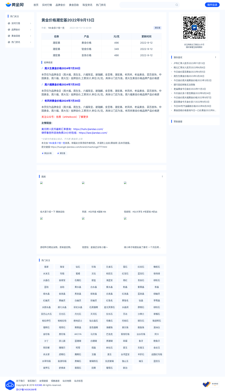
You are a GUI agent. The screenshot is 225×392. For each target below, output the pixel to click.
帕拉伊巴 (46, 320)
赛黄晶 (78, 327)
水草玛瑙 (46, 361)
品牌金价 (60, 4)
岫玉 (141, 361)
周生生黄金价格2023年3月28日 (189, 76)
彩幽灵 (93, 300)
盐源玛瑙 (62, 361)
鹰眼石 (78, 354)
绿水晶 (46, 293)
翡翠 (46, 266)
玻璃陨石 (93, 361)
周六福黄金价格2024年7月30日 (62, 84)
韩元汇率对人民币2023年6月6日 (189, 67)
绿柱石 (157, 307)
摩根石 (141, 307)
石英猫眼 (93, 307)
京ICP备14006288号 (26, 389)
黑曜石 (78, 361)
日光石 (62, 314)
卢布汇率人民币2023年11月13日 (189, 63)
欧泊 (125, 367)
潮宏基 (157, 28)
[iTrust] (211, 386)
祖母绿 (157, 273)
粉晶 (125, 287)
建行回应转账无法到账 (184, 84)
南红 (125, 280)
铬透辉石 (156, 320)
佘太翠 (46, 354)
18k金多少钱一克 (56, 27)
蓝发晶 (141, 293)
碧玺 (94, 280)
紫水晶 (109, 287)
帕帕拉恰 (62, 320)
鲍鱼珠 (141, 327)
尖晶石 (46, 280)
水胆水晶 (46, 307)
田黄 (94, 367)
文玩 (94, 273)
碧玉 (125, 347)
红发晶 (125, 293)
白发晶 (109, 293)
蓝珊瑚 (78, 340)
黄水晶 (78, 287)
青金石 (141, 280)
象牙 (141, 340)
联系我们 (32, 380)
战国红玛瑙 (156, 354)
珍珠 (94, 266)
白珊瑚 (93, 340)
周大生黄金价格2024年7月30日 (62, 68)
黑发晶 (78, 293)
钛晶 (141, 300)
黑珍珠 (62, 334)
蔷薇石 (78, 367)
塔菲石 (62, 327)
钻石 (78, 266)
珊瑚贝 (62, 347)
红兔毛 (109, 300)
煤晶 (94, 347)
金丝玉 (157, 347)
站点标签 (78, 380)
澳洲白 (157, 327)
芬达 (125, 314)
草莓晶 (157, 300)
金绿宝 (62, 280)
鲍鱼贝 (157, 340)
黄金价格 (48, 153)
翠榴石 (157, 314)
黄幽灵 (62, 300)
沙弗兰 (141, 314)
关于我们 (20, 380)
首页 (36, 4)
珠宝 (62, 266)
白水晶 (93, 287)
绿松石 (157, 280)
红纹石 (141, 266)
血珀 (62, 287)
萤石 (125, 266)
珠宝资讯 (87, 4)
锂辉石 (46, 327)
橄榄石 (157, 266)
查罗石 (46, 367)
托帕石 (125, 320)
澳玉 (109, 354)
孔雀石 (109, 266)
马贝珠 (93, 334)
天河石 (93, 314)
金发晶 (62, 293)
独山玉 (125, 361)
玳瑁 (78, 347)
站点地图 (67, 380)
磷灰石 (141, 320)
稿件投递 (212, 4)
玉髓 (94, 354)
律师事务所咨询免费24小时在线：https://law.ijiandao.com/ (74, 132)
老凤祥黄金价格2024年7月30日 (62, 100)
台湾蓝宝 (125, 354)
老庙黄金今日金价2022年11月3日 (190, 89)
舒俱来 (62, 367)
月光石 (78, 314)
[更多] (162, 176)
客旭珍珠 (125, 334)
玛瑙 (62, 273)
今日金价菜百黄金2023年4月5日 (189, 71)
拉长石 (109, 314)
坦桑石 (109, 320)
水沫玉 (46, 273)
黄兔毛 (125, 300)
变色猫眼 (93, 327)
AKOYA (77, 334)
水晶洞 (125, 307)
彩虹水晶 (78, 307)
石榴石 (78, 280)
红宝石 (125, 273)
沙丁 (46, 340)
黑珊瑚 (109, 340)
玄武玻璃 (109, 361)
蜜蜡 (78, 273)
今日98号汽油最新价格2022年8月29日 (192, 106)
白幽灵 (78, 300)
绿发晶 (93, 293)
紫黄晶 (141, 287)
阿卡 (157, 334)
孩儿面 (62, 340)
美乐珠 (125, 327)
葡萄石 (109, 367)
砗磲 (125, 340)
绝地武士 (78, 320)
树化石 (109, 347)
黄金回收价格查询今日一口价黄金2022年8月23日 (195, 111)
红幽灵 (46, 300)
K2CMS (38, 385)
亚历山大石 (46, 314)
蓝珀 (46, 287)
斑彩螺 (46, 347)
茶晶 (157, 287)
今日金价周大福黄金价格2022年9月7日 (192, 97)
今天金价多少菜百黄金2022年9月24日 (192, 93)
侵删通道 (55, 380)
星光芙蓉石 (109, 307)
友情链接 (43, 380)
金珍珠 (46, 334)
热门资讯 (101, 4)
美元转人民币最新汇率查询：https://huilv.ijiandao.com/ (72, 129)
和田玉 (109, 273)
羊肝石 (141, 354)
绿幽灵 (157, 293)
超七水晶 (62, 307)
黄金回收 (74, 4)
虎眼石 (62, 354)
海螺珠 (109, 327)
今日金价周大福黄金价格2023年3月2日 (193, 80)
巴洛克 (109, 334)
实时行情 (47, 4)
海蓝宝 (109, 280)
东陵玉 (141, 347)
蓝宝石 (141, 273)
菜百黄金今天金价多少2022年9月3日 (191, 101)
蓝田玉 (157, 361)
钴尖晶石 (93, 320)
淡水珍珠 (141, 334)
